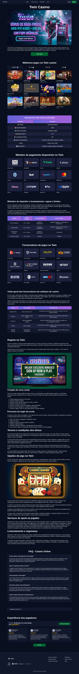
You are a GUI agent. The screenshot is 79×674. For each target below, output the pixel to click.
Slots (63, 67)
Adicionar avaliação (64, 623)
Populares (14, 67)
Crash (46, 67)
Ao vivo (30, 67)
